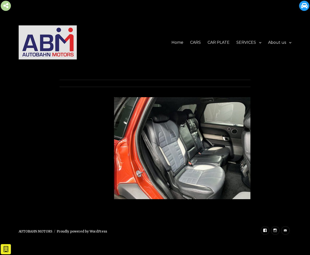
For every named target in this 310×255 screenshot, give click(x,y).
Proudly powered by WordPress (82, 231)
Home (177, 42)
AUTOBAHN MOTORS (35, 231)
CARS (195, 42)
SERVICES (246, 42)
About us (277, 42)
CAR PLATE (219, 42)
